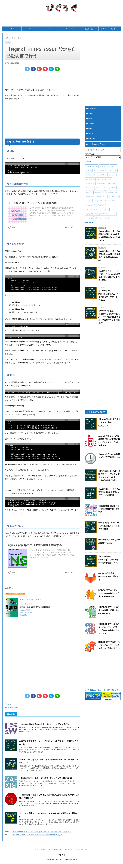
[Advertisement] (60, 20)
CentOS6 (112, 171)
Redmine (90, 196)
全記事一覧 (89, 29)
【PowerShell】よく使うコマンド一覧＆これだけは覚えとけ (109, 422)
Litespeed (100, 188)
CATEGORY (90, 154)
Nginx (16, 707)
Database (90, 179)
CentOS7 (10, 707)
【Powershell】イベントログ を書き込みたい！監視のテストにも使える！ (41, 832)
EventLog (90, 183)
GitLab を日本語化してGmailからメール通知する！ (108, 576)
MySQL (111, 188)
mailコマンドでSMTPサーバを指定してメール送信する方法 (109, 526)
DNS (100, 179)
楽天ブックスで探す (27, 612)
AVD (113, 166)
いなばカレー (91, 209)
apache (104, 166)
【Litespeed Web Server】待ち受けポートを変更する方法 (44, 724)
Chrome (113, 175)
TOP (12, 29)
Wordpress (90, 205)
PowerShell (70, 29)
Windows (109, 201)
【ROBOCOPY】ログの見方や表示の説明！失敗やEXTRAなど (37, 835)
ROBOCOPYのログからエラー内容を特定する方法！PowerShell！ (109, 593)
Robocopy (91, 138)
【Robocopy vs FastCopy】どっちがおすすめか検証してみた (108, 559)
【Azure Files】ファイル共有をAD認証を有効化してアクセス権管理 (109, 492)
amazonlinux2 (92, 166)
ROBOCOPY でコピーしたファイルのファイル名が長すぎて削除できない (109, 645)
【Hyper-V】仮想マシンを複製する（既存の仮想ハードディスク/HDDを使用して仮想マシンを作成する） (109, 317)
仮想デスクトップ (102, 218)
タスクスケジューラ (107, 214)
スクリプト (91, 214)
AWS (89, 171)
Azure (31, 29)
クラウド (104, 209)
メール (89, 218)
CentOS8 (102, 175)
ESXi (108, 179)
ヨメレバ (29, 604)
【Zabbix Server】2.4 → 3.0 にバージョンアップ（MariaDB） (46, 778)
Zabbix (90, 133)
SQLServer (114, 196)
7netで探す (23, 615)
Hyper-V (90, 188)
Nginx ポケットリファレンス (31, 599)
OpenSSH (99, 192)
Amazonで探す (25, 610)
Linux (50, 29)
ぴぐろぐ (61, 855)
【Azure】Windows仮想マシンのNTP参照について (109, 457)
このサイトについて (108, 29)
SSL (20, 707)
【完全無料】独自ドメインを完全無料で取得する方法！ (109, 509)
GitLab (111, 183)
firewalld (101, 183)
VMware (91, 123)
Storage (98, 201)
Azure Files (99, 171)
